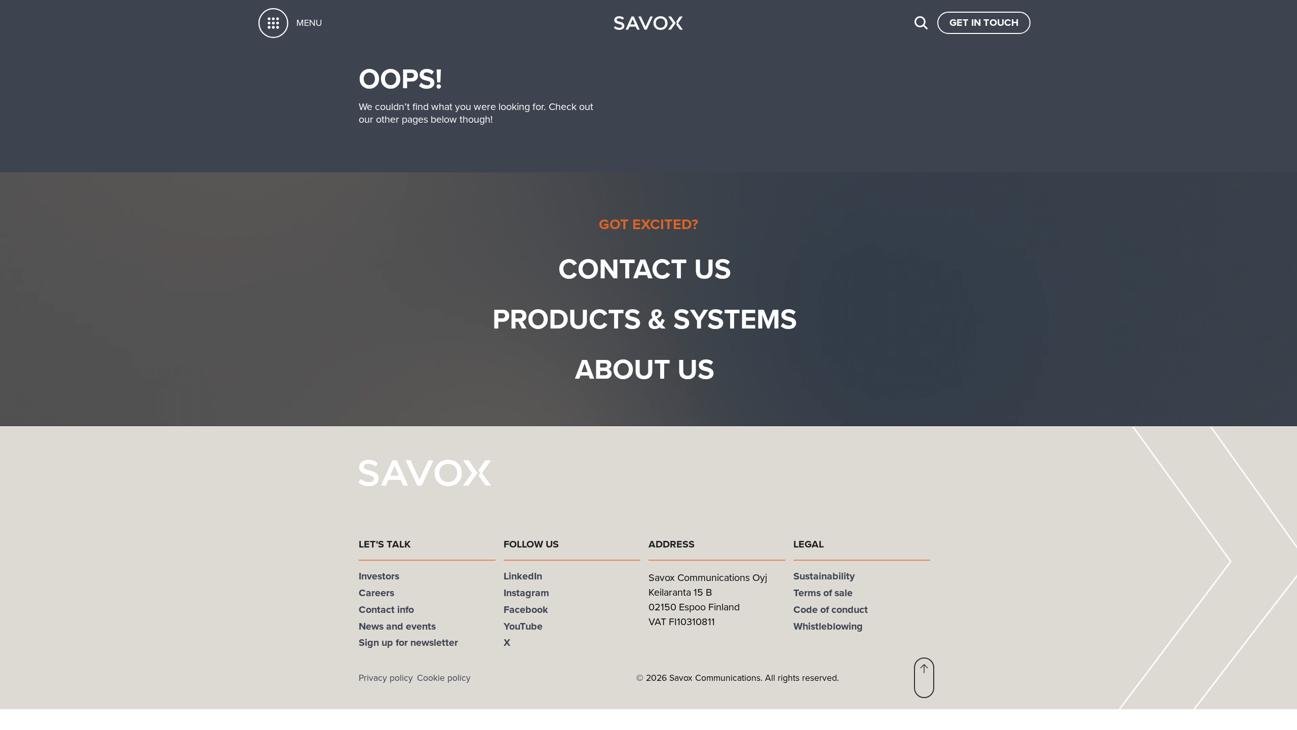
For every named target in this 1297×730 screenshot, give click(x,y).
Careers (376, 593)
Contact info (386, 609)
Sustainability (824, 576)
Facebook (526, 609)
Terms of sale (823, 593)
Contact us (644, 268)
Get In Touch (983, 22)
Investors (379, 576)
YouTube (523, 626)
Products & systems (644, 319)
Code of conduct (830, 609)
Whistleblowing (828, 626)
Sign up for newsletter (408, 642)
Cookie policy (444, 677)
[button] (924, 678)
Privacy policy (386, 677)
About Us (644, 369)
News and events (397, 626)
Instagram (526, 593)
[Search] (921, 23)
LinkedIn (523, 576)
